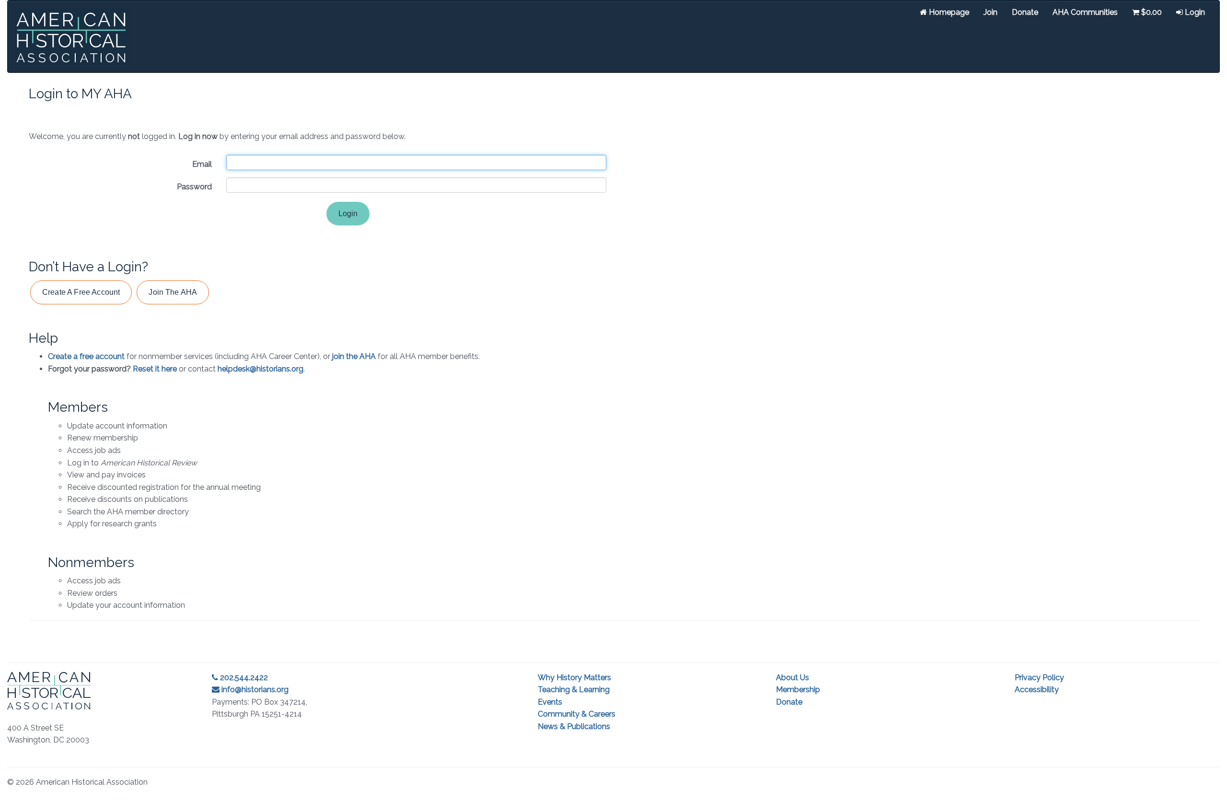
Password (194, 186)
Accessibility (1037, 689)
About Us (792, 677)
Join (990, 12)
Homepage (948, 12)
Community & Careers (576, 714)
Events (550, 702)
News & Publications (574, 726)
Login (1194, 12)
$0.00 (1150, 12)
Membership (798, 689)
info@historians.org (254, 689)
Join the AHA (173, 292)
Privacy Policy (1039, 677)
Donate (1025, 12)
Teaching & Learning (574, 689)
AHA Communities (1085, 12)
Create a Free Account (81, 292)
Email (202, 164)
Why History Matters (574, 677)
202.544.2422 (243, 677)
